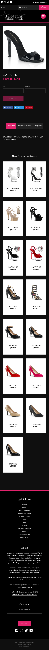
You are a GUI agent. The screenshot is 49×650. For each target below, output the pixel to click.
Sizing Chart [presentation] (38, 126)
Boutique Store (24, 511)
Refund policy (24, 538)
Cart (44, 7)
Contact (24, 520)
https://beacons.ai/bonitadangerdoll (24, 594)
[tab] (11, 126)
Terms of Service (24, 535)
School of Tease (24, 517)
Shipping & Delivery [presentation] (24, 126)
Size (4, 86)
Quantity (27, 86)
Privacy (24, 526)
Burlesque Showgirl (24, 514)
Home (24, 505)
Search (24, 508)
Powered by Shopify (24, 646)
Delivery (24, 532)
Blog (24, 523)
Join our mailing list (24, 609)
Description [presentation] (11, 126)
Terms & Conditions (24, 529)
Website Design (22, 644)
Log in (3, 7)
